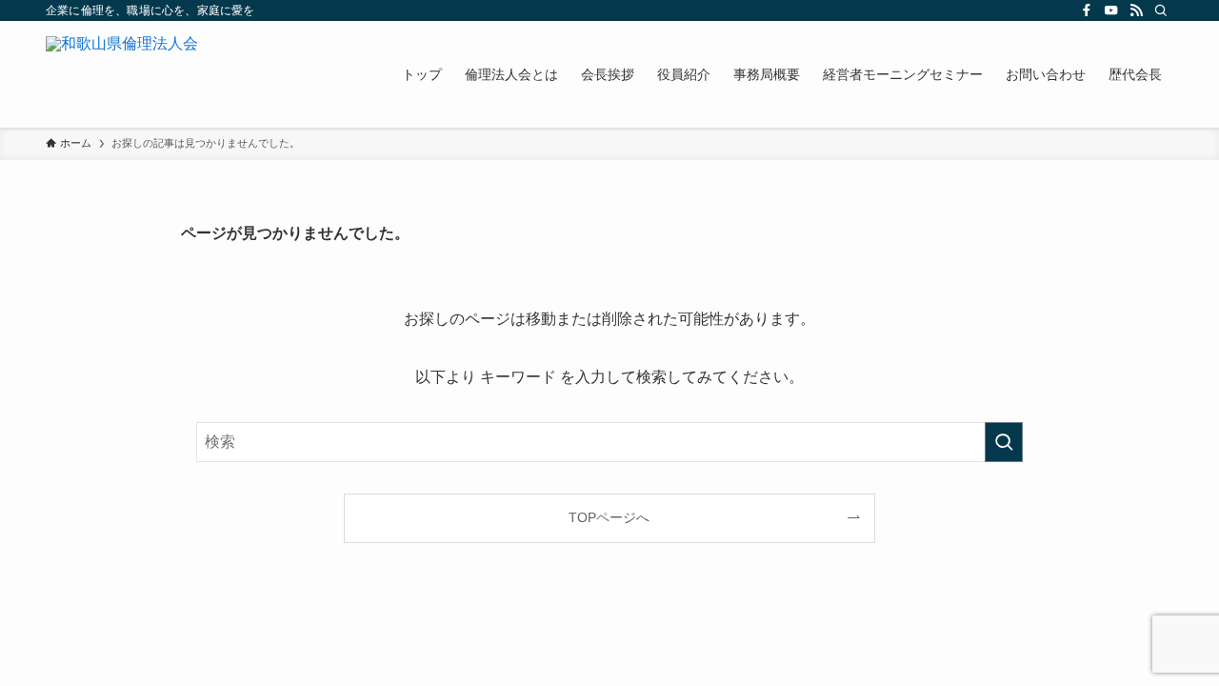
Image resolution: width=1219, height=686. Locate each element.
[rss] (1136, 10)
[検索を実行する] (1004, 442)
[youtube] (1111, 10)
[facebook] (1086, 10)
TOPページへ (609, 517)
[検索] (1161, 10)
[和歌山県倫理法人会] (122, 74)
